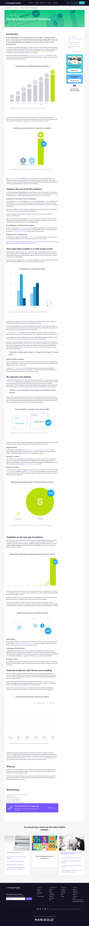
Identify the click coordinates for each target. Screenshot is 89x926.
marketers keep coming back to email (37, 55)
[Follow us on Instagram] (47, 908)
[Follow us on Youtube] (37, 908)
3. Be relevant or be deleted (73, 42)
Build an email (74, 70)
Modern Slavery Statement (78, 899)
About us (74, 889)
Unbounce (47, 201)
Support (62, 896)
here (27, 794)
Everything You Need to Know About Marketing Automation (71, 853)
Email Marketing (53, 887)
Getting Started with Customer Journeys (71, 857)
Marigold (43, 916)
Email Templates (40, 896)
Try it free (82, 2)
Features (39, 889)
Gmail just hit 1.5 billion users (13, 332)
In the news (75, 896)
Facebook (74, 51)
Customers (49, 2)
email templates (32, 237)
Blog (62, 894)
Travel (50, 899)
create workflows (30, 471)
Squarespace (30, 201)
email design (29, 343)
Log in (67, 2)
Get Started (63, 889)
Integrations (39, 892)
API (38, 894)
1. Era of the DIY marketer (73, 36)
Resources (42, 2)
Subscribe (29, 898)
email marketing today (13, 178)
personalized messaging (31, 464)
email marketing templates (17, 368)
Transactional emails (47, 681)
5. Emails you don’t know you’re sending (74, 47)
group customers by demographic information (38, 450)
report (15, 796)
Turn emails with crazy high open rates (35, 757)
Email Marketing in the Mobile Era (15, 864)
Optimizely (16, 201)
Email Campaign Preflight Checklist (15, 861)
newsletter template (24, 228)
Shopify (16, 203)
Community (63, 887)
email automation (10, 471)
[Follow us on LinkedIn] (40, 908)
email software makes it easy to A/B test (24, 643)
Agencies (55, 2)
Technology (51, 898)
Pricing (37, 2)
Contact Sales (74, 2)
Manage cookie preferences (78, 901)
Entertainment (52, 894)
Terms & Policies (53, 909)
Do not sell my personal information (63, 909)
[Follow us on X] (42, 908)
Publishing (51, 896)
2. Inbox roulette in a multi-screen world (74, 39)
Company (75, 887)
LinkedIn (76, 51)
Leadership (75, 891)
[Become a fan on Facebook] (45, 908)
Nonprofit (51, 892)
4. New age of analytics (72, 44)
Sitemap (74, 898)
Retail (50, 891)
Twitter (72, 51)
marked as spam (10, 381)
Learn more (50, 807)
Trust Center (75, 892)
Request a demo (75, 80)
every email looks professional (19, 231)
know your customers (24, 542)
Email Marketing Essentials (14, 852)
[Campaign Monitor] (13, 887)
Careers (74, 894)
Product (39, 887)
